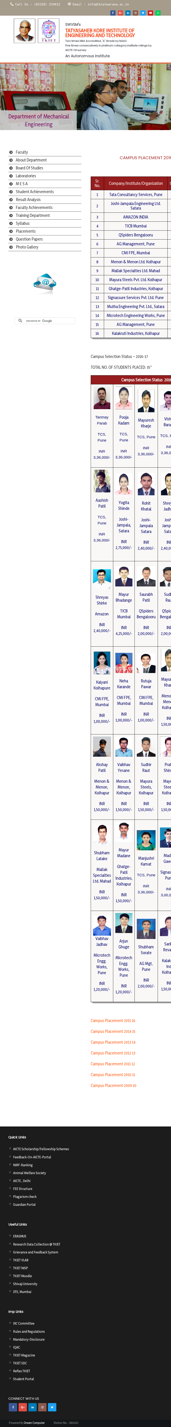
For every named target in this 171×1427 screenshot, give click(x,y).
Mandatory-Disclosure (29, 1339)
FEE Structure (22, 1189)
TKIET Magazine (24, 1355)
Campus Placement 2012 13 (113, 1053)
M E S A (22, 183)
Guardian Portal (24, 1204)
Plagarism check (24, 1197)
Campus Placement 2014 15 (113, 1031)
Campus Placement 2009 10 (113, 1085)
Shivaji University (25, 1284)
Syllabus (23, 223)
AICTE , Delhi (21, 1181)
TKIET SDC (20, 1363)
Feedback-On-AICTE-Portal (32, 1157)
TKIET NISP (20, 1268)
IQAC (16, 1347)
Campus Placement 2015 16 (113, 1020)
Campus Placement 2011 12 (113, 1063)
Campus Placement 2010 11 (113, 1074)
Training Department (33, 215)
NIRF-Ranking (23, 1165)
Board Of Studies (29, 167)
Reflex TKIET (21, 1371)
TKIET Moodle (22, 1276)
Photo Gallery (27, 247)
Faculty (22, 152)
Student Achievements (35, 191)
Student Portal (23, 1379)
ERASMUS (19, 1236)
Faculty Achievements (34, 207)
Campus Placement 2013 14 (113, 1042)
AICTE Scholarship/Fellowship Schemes (41, 1149)
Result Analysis (28, 199)
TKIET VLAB (20, 1260)
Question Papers (29, 239)
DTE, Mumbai (22, 1292)
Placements (26, 231)
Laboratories (26, 175)
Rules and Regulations (29, 1331)
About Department (31, 160)
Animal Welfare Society (29, 1173)
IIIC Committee (23, 1323)
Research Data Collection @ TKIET (36, 1244)
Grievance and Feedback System (35, 1252)
